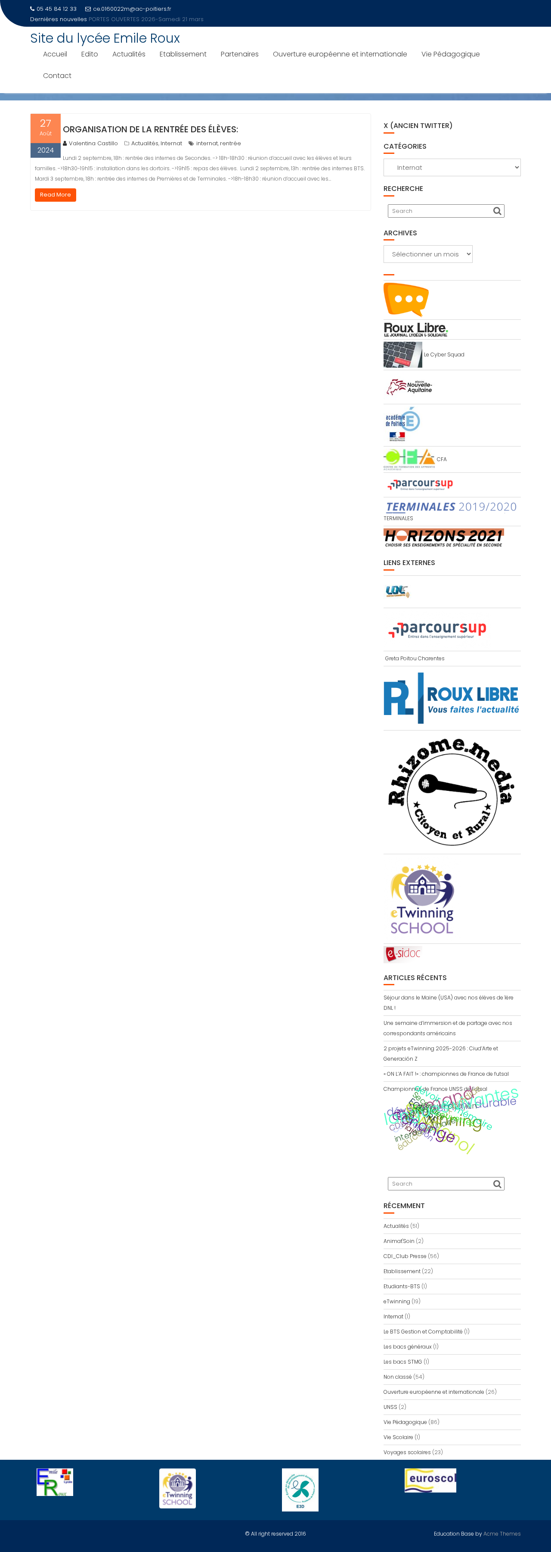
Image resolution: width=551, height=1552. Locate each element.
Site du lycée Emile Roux (105, 38)
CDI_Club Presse (405, 1256)
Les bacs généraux (408, 1346)
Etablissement (183, 54)
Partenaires (240, 54)
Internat (171, 143)
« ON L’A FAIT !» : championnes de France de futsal (446, 1073)
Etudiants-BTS (402, 1286)
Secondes (429, 1106)
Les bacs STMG (403, 1361)
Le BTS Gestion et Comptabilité (423, 1331)
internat (207, 143)
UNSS (390, 1407)
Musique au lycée (114, 19)
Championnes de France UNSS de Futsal (435, 1089)
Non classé (398, 1376)
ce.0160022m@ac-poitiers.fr (132, 9)
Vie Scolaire (398, 1437)
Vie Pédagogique (450, 54)
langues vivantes (451, 1105)
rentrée (230, 143)
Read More (55, 194)
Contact (57, 76)
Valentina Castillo (93, 143)
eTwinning (397, 1301)
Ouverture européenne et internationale (340, 54)
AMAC (414, 1112)
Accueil (55, 54)
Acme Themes (502, 1533)
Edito (89, 54)
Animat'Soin (399, 1241)
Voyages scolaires (407, 1452)
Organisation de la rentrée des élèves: (150, 129)
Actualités (128, 54)
